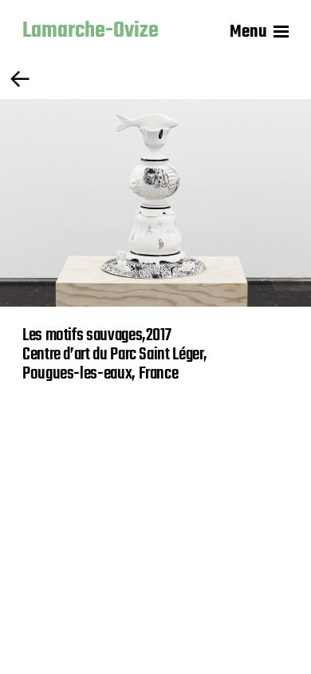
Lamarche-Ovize (90, 32)
